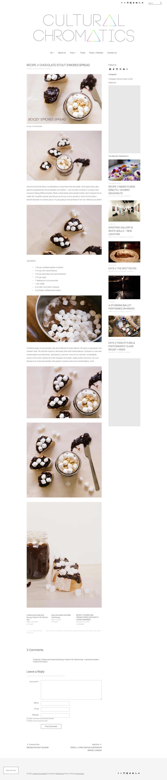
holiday (90, 631)
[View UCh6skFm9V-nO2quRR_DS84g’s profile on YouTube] (124, 70)
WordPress (60, 774)
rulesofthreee (122, 237)
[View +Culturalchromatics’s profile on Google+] (127, 70)
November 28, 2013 (32, 69)
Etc (112, 339)
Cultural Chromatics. (39, 774)
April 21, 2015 (112, 196)
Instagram (127, 3)
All (51, 53)
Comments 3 (127, 352)
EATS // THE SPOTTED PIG (122, 268)
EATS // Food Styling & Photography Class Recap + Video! (121, 346)
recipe (94, 631)
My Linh (113, 224)
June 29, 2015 (112, 352)
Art (109, 224)
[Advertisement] (125, 119)
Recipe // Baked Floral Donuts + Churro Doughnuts (122, 190)
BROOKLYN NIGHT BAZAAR (38, 746)
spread (28, 633)
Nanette (42, 69)
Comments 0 (127, 196)
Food (72, 53)
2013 (50, 631)
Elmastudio (80, 774)
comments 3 (48, 69)
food (82, 631)
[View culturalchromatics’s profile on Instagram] (117, 70)
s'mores (99, 631)
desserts (75, 631)
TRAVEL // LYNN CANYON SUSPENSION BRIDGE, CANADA (86, 747)
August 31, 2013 (112, 311)
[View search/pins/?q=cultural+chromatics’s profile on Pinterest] (120, 70)
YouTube (136, 3)
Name (36, 703)
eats (79, 631)
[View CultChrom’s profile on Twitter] (113, 70)
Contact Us (112, 53)
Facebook (121, 3)
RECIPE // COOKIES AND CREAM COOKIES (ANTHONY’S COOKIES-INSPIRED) (87, 617)
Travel (82, 53)
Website (35, 715)
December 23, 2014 (113, 271)
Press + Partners (96, 53)
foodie (86, 631)
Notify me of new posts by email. (38, 721)
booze (57, 631)
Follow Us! (112, 83)
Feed (139, 3)
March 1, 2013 (112, 237)
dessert (71, 631)
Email (142, 3)
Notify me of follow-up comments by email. (41, 718)
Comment (34, 682)
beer (54, 631)
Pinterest (130, 3)
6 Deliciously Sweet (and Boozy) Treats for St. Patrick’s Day (37, 617)
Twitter (133, 3)
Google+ (124, 3)
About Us (62, 53)
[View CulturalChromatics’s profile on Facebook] (110, 70)
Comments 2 (130, 271)
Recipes (40, 631)
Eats (109, 265)
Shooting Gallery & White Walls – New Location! (120, 231)
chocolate (65, 631)
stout (32, 633)
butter (61, 631)
